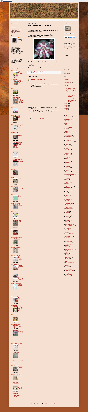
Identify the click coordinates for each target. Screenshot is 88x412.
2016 (66, 103)
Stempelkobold (16, 229)
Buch (66, 133)
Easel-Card (67, 149)
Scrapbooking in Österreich (16, 396)
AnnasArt (15, 70)
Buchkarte (67, 137)
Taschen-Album (68, 257)
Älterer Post (57, 116)
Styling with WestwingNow (20, 266)
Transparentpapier (69, 262)
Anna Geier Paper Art (17, 343)
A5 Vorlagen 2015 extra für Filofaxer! (20, 298)
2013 (66, 108)
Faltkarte (67, 157)
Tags (66, 254)
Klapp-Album (68, 182)
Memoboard (67, 199)
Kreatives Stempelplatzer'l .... (17, 306)
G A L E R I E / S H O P (23, 19)
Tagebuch (67, 253)
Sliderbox (67, 238)
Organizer (67, 212)
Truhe (66, 265)
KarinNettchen (16, 88)
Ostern (66, 217)
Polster (66, 221)
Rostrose (15, 79)
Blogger (55, 403)
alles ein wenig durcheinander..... (16, 293)
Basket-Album (68, 127)
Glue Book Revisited (20, 205)
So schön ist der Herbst (20, 170)
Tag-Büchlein (68, 252)
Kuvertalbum (67, 190)
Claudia (32, 79)
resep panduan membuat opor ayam (20, 318)
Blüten (66, 131)
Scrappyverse (16, 352)
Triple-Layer (67, 263)
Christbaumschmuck (35, 72)
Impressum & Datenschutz (37, 19)
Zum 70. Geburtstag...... (20, 188)
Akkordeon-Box (68, 119)
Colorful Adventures (17, 211)
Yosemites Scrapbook (17, 296)
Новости (19, 344)
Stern (66, 245)
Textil (66, 261)
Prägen (66, 223)
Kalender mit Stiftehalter (20, 135)
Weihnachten (41, 72)
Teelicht (66, 259)
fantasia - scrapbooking (18, 283)
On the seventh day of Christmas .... (71, 101)
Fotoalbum (67, 165)
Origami (66, 213)
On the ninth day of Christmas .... (70, 96)
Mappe (66, 196)
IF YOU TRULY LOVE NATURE (20, 258)
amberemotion (16, 264)
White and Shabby (16, 255)
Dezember (68, 77)
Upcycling (67, 266)
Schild (66, 232)
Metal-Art (67, 200)
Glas (66, 170)
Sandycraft (21, 37)
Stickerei (67, 246)
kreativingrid (15, 186)
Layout (66, 191)
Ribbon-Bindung (68, 224)
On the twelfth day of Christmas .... (70, 89)
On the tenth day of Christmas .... (70, 94)
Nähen (66, 209)
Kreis (66, 188)
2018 (66, 75)
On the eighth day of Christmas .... (70, 98)
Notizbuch (67, 211)
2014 (66, 106)
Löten (66, 192)
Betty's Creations (20, 196)
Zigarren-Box (68, 275)
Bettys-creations (16, 194)
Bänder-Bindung (68, 125)
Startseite (12, 19)
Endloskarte (67, 153)
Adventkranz (67, 118)
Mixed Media (68, 205)
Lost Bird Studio (16, 203)
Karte (66, 180)
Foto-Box (67, 163)
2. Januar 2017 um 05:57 (40, 79)
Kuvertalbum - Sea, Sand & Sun (20, 376)
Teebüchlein (67, 258)
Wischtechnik (68, 274)
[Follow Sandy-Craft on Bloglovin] (69, 37)
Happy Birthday (19, 117)
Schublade (67, 234)
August (68, 83)
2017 (66, 76)
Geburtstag (67, 167)
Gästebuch (67, 166)
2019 (66, 73)
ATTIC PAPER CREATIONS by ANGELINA (16, 383)
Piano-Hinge (67, 220)
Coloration (67, 143)
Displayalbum (68, 145)
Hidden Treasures (16, 247)
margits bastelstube (17, 169)
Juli (67, 85)
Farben (66, 158)
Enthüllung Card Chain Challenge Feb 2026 (20, 101)
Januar (67, 86)
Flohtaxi (14, 177)
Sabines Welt (15, 393)
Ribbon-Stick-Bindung (70, 225)
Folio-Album (67, 162)
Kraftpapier (67, 187)
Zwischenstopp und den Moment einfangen (20, 333)
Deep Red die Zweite (17, 340)
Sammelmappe (68, 229)
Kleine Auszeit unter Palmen (20, 72)
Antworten (33, 87)
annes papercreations (17, 272)
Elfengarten (15, 330)
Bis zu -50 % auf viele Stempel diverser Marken (20, 232)
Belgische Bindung (69, 129)
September (68, 82)
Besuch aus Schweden (20, 367)
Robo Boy (20, 239)
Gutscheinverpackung (69, 174)
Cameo (66, 139)
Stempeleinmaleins (17, 107)
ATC (66, 123)
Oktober (68, 80)
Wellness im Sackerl (69, 270)
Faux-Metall (67, 159)
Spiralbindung (68, 242)
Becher (66, 128)
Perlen (66, 219)
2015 (66, 105)
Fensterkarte (67, 161)
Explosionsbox (68, 154)
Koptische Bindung (69, 186)
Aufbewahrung (68, 124)
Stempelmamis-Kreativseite (16, 325)
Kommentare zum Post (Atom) (39, 118)
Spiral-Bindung (68, 241)
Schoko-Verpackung (69, 233)
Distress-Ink (67, 147)
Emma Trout (15, 150)
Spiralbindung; (68, 244)
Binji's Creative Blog (17, 374)
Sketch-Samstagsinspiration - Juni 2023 (20, 109)
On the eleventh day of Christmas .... (71, 91)
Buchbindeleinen (68, 136)
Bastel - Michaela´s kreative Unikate (17, 98)
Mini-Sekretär (68, 204)
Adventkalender (68, 116)
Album (66, 120)
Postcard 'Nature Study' (20, 213)
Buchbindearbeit (68, 135)
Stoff (66, 248)
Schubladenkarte (68, 236)
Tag (66, 250)
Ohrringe (19, 221)
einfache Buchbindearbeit (70, 151)
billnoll (46, 403)
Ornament (67, 216)
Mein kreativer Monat (69, 198)
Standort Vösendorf (20, 285)
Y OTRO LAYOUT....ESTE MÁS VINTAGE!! (20, 387)
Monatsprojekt (68, 208)
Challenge (67, 140)
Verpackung (67, 267)
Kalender (67, 178)
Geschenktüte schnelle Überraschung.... (20, 309)
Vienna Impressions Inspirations (17, 339)
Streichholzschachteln (70, 249)
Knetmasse (67, 183)
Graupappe (67, 171)
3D (66, 115)
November (68, 79)
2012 (66, 109)
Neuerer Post (30, 116)
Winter (66, 273)
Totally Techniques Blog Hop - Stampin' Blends (20, 127)
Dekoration (67, 144)
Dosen (66, 148)
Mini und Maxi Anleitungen (16, 133)
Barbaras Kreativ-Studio (18, 124)
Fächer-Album (68, 155)
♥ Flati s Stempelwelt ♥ (17, 142)
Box (66, 132)
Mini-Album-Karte (69, 203)
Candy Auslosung (20, 144)
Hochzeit (67, 175)
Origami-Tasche (68, 215)
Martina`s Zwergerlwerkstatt (16, 315)
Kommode (67, 184)
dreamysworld (16, 365)
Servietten (67, 237)
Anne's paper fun (16, 115)
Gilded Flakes (68, 169)
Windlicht (67, 271)
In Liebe (19, 178)
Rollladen (67, 228)
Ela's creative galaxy (17, 220)
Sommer (67, 240)
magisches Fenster (69, 194)
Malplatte (67, 195)
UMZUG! (14, 362)
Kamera (66, 179)
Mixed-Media (68, 207)
